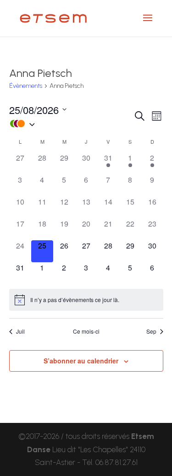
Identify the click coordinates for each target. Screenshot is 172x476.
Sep (151, 331)
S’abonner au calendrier (81, 360)
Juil (20, 331)
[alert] (86, 300)
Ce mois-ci (86, 331)
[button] (71, 123)
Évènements (25, 86)
